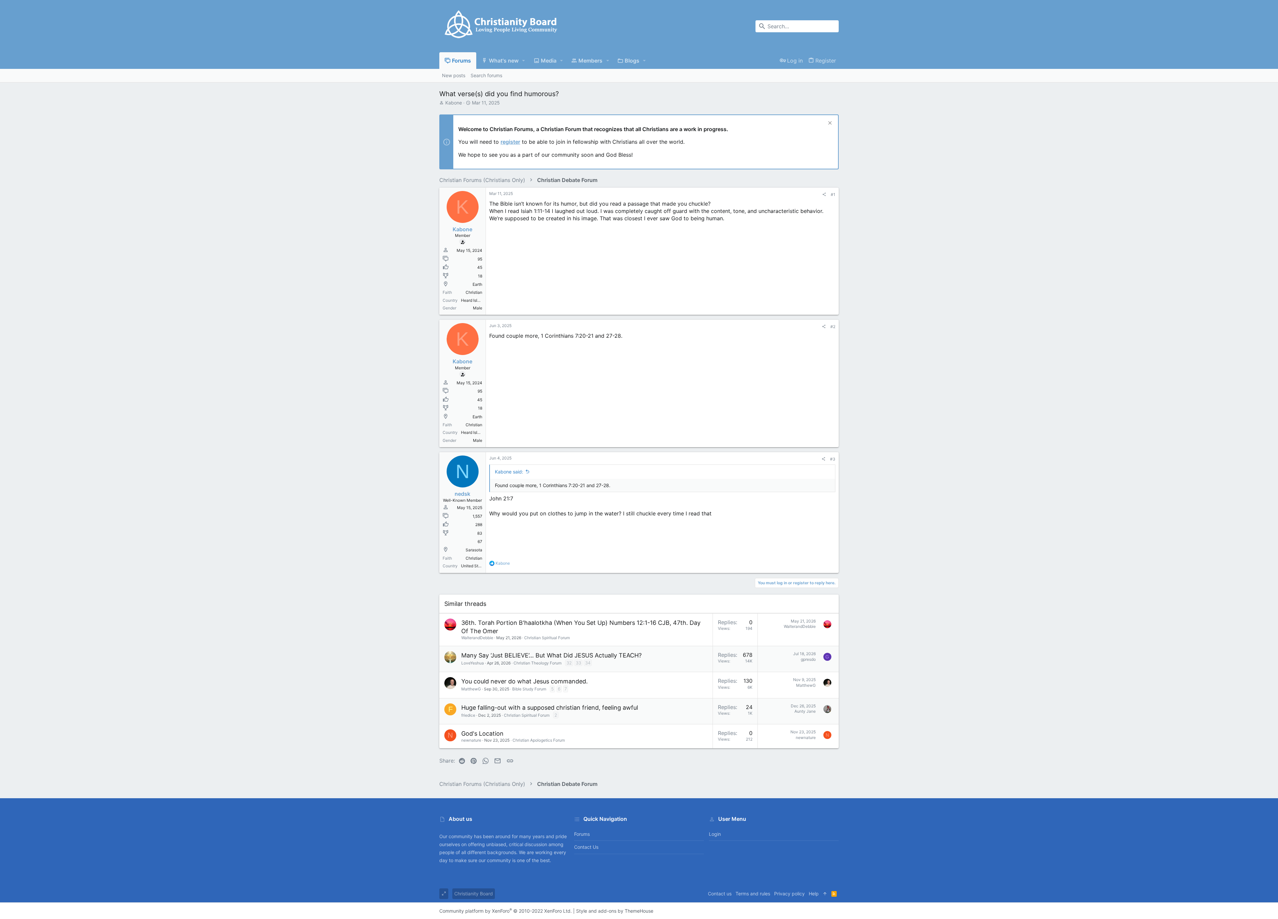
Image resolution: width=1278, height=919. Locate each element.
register (510, 141)
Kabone (453, 102)
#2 (832, 326)
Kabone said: (509, 471)
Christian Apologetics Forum (539, 740)
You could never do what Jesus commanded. (524, 681)
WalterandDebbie (477, 637)
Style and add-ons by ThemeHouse (614, 911)
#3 (832, 459)
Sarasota (474, 549)
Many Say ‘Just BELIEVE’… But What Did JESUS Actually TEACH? (551, 655)
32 (569, 662)
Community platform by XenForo (505, 911)
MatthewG (471, 688)
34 (587, 662)
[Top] (825, 893)
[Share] (824, 195)
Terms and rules (753, 893)
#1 (833, 194)
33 (578, 662)
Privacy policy (789, 893)
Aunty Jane (805, 711)
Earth (477, 284)
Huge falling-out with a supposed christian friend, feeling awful (549, 707)
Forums (582, 834)
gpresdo (808, 659)
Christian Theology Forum (537, 662)
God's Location (482, 733)
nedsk (462, 493)
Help (814, 893)
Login (715, 834)
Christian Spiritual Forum (547, 637)
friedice (468, 715)
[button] (523, 61)
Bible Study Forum (529, 688)
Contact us (586, 847)
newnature (471, 740)
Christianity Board (473, 893)
